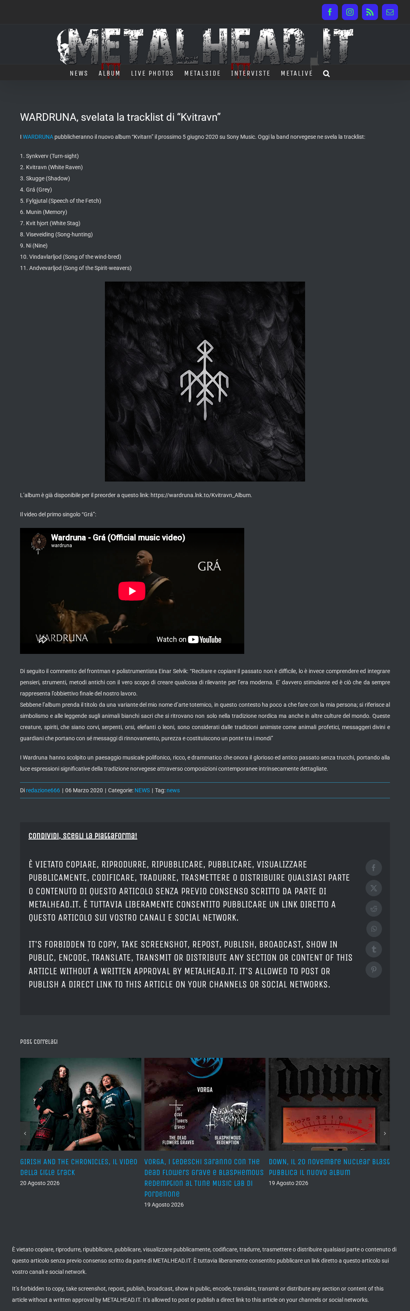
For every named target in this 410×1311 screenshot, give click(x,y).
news (173, 790)
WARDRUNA (38, 137)
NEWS (142, 790)
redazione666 (43, 790)
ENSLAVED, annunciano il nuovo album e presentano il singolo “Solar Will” (321, 1172)
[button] (327, 72)
